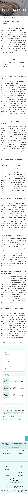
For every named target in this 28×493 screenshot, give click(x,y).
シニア (15, 419)
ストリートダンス (16, 413)
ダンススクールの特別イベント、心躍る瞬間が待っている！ (14, 63)
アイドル (10, 419)
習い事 (4, 416)
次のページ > (23, 342)
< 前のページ (5, 342)
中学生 (4, 407)
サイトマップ (21, 475)
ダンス (5, 359)
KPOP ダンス (6, 354)
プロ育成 (19, 419)
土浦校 (15, 410)
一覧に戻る (14, 342)
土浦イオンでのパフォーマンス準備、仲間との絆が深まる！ (14, 67)
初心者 (5, 368)
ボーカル (12, 416)
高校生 (21, 407)
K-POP (22, 413)
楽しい (8, 416)
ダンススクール (9, 413)
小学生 (23, 410)
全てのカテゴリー (7, 352)
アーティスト (5, 419)
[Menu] (25, 2)
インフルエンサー (19, 416)
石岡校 (19, 410)
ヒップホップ (9, 407)
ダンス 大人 (6, 364)
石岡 (4, 413)
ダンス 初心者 (6, 361)
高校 (18, 407)
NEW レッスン (5, 410)
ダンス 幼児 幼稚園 (7, 366)
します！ (11, 410)
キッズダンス (6, 357)
